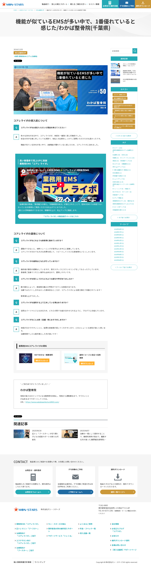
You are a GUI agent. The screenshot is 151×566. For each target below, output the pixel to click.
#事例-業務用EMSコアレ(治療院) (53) (123, 151)
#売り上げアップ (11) (119, 167)
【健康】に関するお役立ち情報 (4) (123, 121)
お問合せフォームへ (33, 492)
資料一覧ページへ (118, 492)
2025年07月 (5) (119, 257)
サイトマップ (39, 562)
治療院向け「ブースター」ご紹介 (25, 549)
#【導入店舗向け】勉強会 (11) (122, 170)
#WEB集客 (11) (117, 173)
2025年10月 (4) (119, 249)
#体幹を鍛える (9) (118, 182)
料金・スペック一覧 (88, 528)
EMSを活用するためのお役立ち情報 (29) (123, 106)
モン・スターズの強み (57, 524)
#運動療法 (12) (126, 164)
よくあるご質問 (86, 524)
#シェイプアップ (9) (119, 179)
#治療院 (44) (116, 155)
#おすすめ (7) (117, 192)
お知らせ (115, 535)
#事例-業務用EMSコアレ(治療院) (25, 56)
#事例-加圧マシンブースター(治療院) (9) (123, 185)
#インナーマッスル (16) (127, 158)
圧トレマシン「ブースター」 (27, 528)
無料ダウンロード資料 (120, 540)
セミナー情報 (94, 4)
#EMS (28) (125, 155)
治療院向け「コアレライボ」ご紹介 (26, 534)
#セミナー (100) (117, 148)
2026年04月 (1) (119, 238)
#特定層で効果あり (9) (119, 176)
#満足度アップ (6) (118, 195)
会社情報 (115, 524)
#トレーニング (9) (118, 189)
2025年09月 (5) (119, 252)
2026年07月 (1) (119, 232)
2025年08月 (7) (119, 254)
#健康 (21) (116, 158)
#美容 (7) (127, 189)
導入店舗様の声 (20, 53)
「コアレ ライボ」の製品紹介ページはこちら (61, 216)
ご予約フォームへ (75, 492)
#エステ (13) (116, 164)
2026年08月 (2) (119, 229)
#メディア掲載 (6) (118, 198)
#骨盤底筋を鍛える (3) (119, 210)
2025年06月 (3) (119, 260)
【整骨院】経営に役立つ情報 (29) (123, 111)
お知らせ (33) (118, 102)
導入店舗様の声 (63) (120, 98)
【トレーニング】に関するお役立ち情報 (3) (123, 126)
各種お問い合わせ (119, 545)
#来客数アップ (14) (126, 161)
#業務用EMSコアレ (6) (119, 201)
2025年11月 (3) (119, 246)
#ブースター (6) (126, 192)
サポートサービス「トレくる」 (60, 535)
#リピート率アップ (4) (119, 207)
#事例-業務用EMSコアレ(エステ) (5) (123, 204)
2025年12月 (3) (119, 243)
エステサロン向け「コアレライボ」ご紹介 (26, 541)
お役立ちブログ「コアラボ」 (118, 530)
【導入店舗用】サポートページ (124, 549)
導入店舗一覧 (85, 533)
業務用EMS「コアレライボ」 (27, 524)
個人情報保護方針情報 (22, 562)
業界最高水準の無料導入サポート (60, 530)
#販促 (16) (116, 161)
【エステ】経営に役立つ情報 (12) (123, 116)
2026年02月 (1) (119, 240)
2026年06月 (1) (119, 235)
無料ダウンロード (42, 360)
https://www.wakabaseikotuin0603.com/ (42, 402)
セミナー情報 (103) (119, 95)
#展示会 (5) (130, 201)
